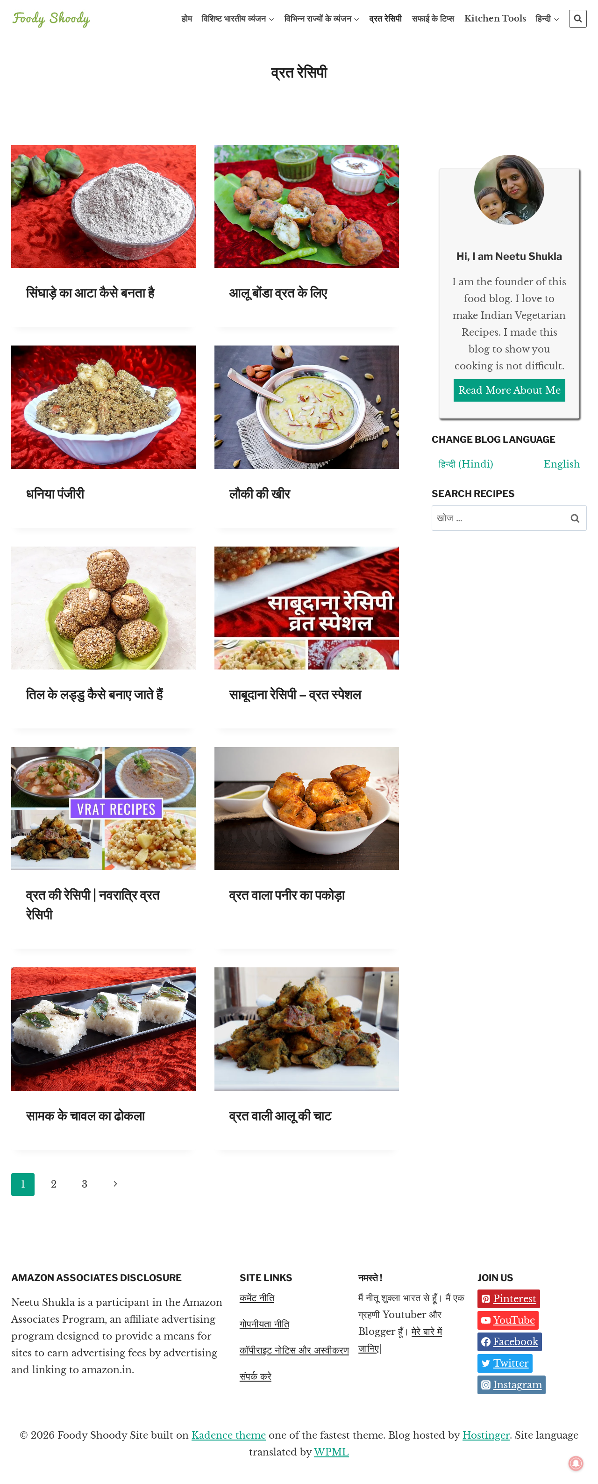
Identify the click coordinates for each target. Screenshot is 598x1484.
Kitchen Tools (495, 19)
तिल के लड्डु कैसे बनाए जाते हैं (94, 694)
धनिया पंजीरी (55, 494)
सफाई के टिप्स (433, 19)
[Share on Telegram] (8, 474)
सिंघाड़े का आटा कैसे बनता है (90, 293)
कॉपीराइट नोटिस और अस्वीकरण (294, 1350)
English (562, 464)
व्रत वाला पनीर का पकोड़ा (287, 895)
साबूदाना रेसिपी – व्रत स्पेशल (295, 694)
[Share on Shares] (8, 399)
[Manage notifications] (576, 1463)
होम (187, 19)
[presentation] (103, 206)
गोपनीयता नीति (264, 1324)
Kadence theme (229, 1435)
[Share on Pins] (8, 418)
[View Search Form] (578, 19)
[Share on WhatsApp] (8, 455)
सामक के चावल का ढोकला (85, 1116)
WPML (331, 1452)
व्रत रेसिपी (386, 19)
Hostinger (486, 1435)
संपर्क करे (255, 1376)
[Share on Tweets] (8, 437)
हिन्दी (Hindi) (466, 464)
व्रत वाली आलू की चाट (280, 1116)
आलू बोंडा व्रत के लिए (278, 293)
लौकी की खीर (259, 494)
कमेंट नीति (257, 1298)
